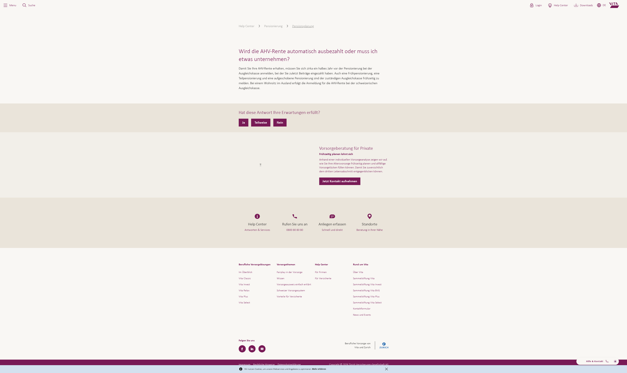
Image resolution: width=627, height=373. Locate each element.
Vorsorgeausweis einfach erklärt (294, 284)
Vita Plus (243, 296)
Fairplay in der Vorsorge (289, 272)
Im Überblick (245, 272)
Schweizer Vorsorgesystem (291, 290)
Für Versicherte (323, 278)
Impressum (244, 364)
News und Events (362, 314)
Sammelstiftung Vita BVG (366, 290)
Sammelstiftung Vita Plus (366, 296)
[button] (9, 5)
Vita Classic (245, 278)
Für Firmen (321, 272)
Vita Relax (244, 290)
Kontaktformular (361, 308)
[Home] (617, 5)
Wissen (280, 278)
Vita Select (244, 302)
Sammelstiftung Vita (364, 278)
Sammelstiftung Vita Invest (367, 284)
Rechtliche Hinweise (264, 364)
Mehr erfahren (319, 369)
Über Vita (358, 272)
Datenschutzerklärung (289, 364)
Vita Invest (244, 284)
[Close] (386, 369)
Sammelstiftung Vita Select (367, 302)
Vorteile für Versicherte (289, 296)
